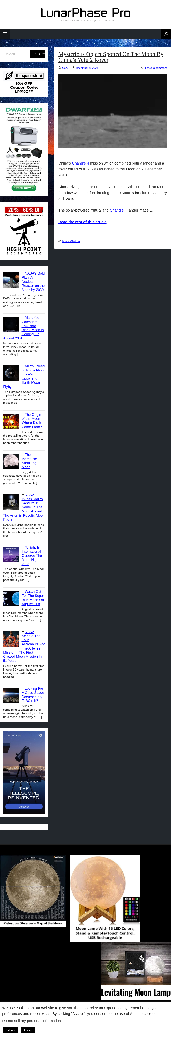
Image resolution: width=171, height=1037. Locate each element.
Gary (65, 67)
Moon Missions (71, 241)
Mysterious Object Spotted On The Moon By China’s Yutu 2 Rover (110, 57)
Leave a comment (156, 67)
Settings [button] (11, 1030)
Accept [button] (28, 1030)
